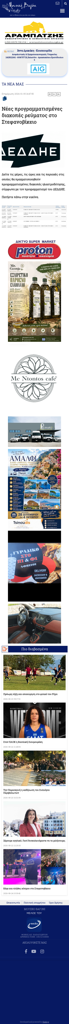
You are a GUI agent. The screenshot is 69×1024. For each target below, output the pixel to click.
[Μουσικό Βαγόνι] (34, 216)
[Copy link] (5, 98)
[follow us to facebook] (26, 951)
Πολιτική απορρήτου (34, 902)
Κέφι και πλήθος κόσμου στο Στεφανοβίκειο (26, 888)
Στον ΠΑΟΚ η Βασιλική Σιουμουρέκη (23, 741)
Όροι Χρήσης (56, 902)
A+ (50, 94)
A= (59, 94)
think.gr (45, 1022)
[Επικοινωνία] (57, 3)
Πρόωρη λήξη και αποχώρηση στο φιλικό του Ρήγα (30, 694)
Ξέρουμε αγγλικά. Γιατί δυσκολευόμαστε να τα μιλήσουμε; (34, 840)
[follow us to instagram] (42, 951)
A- (54, 94)
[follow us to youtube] (34, 951)
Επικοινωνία (13, 902)
